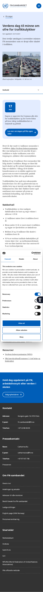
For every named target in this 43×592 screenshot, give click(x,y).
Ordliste (6, 544)
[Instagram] (10, 581)
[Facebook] (4, 581)
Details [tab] (21, 259)
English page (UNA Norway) (13, 513)
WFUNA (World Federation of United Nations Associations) (20, 563)
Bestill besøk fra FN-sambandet (15, 501)
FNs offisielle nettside (11, 570)
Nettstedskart (8, 538)
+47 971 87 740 (23, 459)
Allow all (21, 323)
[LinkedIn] (16, 581)
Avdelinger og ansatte (11, 489)
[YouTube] (27, 581)
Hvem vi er (7, 483)
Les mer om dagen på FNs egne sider (22, 132)
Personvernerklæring (11, 519)
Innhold (6, 90)
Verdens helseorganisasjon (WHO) (18, 354)
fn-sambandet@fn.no (26, 422)
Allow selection (21, 330)
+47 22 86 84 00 (24, 428)
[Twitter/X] (21, 581)
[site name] (15, 6)
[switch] (38, 307)
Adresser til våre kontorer (13, 495)
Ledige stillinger (9, 507)
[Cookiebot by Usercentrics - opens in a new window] (31, 253)
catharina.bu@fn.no (25, 453)
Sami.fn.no (7, 550)
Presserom (7, 465)
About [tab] (35, 259)
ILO (4, 556)
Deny (21, 337)
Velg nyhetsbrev (13, 394)
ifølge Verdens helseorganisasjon (24, 148)
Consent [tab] (8, 259)
